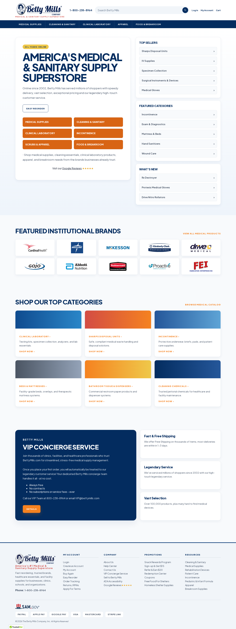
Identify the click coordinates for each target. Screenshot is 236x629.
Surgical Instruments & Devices (160, 80)
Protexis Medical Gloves (156, 187)
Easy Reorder (35, 108)
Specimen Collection (154, 70)
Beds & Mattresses (32, 386)
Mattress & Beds (151, 133)
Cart (218, 10)
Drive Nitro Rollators (153, 197)
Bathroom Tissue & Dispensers (110, 386)
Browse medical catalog (203, 304)
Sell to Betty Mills (113, 577)
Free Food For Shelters (156, 581)
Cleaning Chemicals (172, 386)
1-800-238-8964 (81, 10)
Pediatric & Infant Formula (199, 581)
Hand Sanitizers (151, 143)
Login (66, 562)
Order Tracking (71, 581)
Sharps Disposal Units (154, 51)
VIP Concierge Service (116, 573)
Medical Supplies (30, 24)
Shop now (26, 351)
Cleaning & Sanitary (62, 24)
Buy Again (68, 573)
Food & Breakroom (148, 24)
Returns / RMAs (71, 585)
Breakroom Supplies (196, 588)
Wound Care (149, 153)
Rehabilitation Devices (197, 569)
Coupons (149, 577)
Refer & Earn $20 (153, 569)
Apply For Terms (72, 588)
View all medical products (202, 233)
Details (31, 509)
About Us (109, 562)
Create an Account (73, 566)
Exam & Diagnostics (153, 124)
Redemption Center (155, 573)
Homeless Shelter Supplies (158, 585)
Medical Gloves (151, 90)
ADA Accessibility (113, 581)
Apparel (123, 24)
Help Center (110, 566)
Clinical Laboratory (97, 24)
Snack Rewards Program (157, 562)
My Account (207, 10)
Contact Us (110, 569)
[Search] (185, 10)
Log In (195, 10)
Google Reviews (118, 585)
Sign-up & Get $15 (154, 566)
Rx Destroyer (149, 177)
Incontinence (149, 114)
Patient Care (191, 573)
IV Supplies (148, 60)
